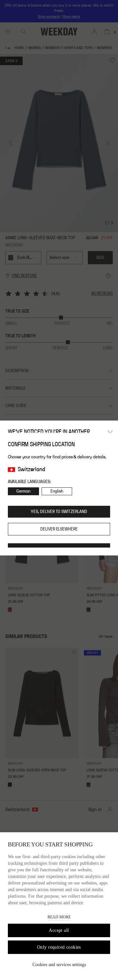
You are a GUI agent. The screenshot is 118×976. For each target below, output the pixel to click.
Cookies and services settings (59, 964)
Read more (59, 917)
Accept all (59, 930)
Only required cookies (59, 947)
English (57, 491)
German (23, 491)
